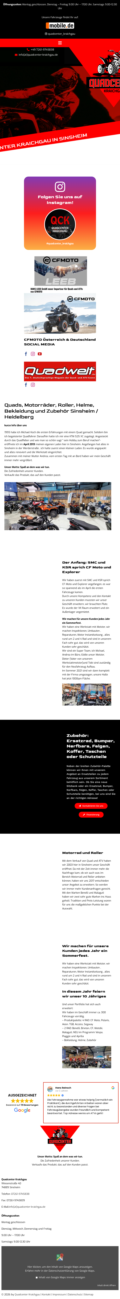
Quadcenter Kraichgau (27, 1294)
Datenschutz (75, 1294)
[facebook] (26, 354)
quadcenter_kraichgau (61, 34)
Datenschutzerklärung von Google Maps (71, 1270)
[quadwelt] (60, 363)
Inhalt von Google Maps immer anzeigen (62, 1277)
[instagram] (33, 354)
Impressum (59, 1294)
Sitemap (88, 1294)
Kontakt (46, 1294)
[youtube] (40, 354)
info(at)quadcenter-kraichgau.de (27, 1207)
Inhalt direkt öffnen (106, 1285)
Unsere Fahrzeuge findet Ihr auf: (60, 17)
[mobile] (60, 23)
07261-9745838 (20, 1194)
